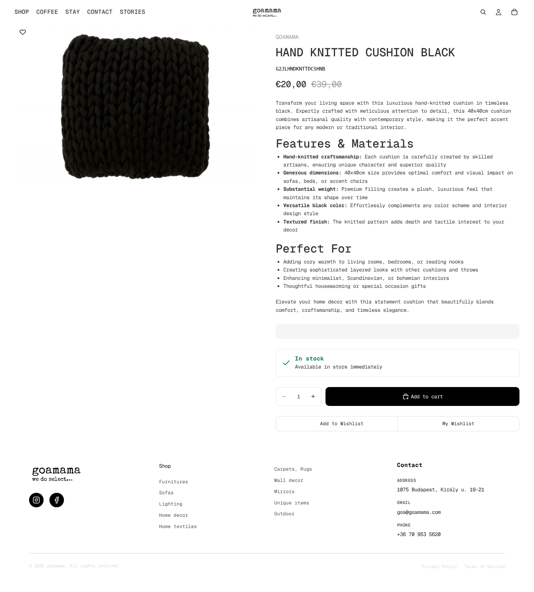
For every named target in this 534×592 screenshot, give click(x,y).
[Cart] (514, 12)
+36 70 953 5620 (419, 534)
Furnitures (173, 482)
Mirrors (284, 491)
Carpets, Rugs (293, 469)
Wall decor (288, 480)
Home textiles (178, 526)
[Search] (483, 12)
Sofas (166, 493)
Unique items (291, 503)
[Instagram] (36, 500)
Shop (165, 466)
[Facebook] (56, 500)
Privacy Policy (439, 566)
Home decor (173, 515)
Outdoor (284, 514)
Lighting (170, 504)
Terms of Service (484, 566)
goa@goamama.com (419, 512)
